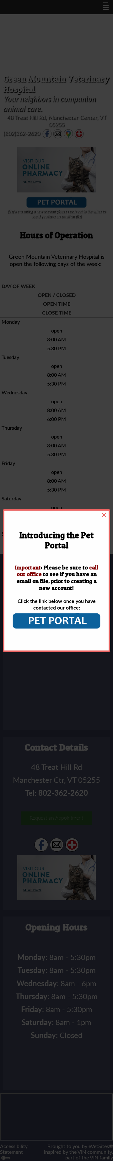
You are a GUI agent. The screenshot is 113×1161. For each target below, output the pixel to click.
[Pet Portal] (56, 621)
